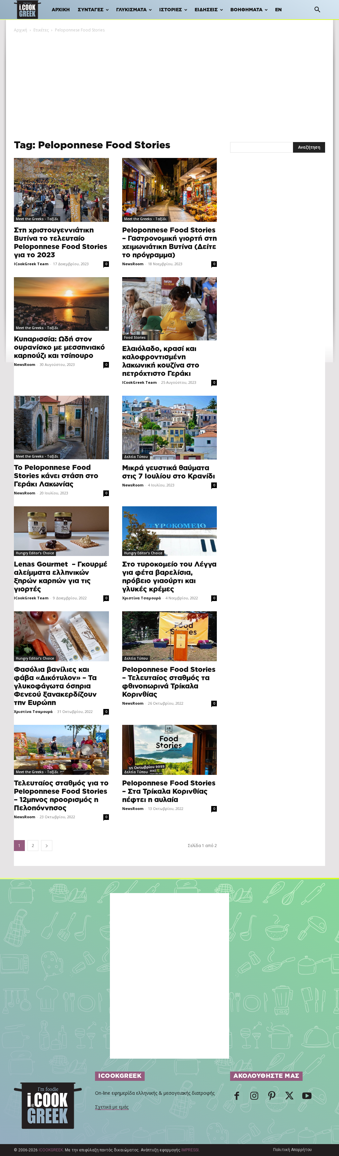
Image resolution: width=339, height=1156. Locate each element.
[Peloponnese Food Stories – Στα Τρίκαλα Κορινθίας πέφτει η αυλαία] (169, 750)
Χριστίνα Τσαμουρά (141, 597)
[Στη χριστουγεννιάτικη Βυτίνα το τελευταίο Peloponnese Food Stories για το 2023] (61, 190)
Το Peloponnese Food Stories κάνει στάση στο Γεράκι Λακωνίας (56, 476)
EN (278, 10)
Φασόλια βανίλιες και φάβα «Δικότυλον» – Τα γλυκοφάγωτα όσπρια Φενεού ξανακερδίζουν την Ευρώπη (55, 686)
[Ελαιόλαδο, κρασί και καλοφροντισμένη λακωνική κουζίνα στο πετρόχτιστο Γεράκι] (169, 308)
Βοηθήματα (246, 10)
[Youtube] (307, 1097)
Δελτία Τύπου (136, 456)
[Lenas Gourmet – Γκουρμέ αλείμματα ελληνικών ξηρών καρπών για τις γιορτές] (61, 531)
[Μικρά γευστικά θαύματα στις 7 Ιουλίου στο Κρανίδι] (169, 427)
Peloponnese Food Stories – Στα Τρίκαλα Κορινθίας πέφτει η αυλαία (169, 791)
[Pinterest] (271, 1097)
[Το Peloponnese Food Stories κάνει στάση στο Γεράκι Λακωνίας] (61, 427)
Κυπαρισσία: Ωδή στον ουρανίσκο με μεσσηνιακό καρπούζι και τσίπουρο (59, 347)
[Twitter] (289, 1097)
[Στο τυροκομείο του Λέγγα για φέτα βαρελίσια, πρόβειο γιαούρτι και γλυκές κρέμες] (169, 531)
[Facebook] (236, 1097)
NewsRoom (132, 263)
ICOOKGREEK (51, 1150)
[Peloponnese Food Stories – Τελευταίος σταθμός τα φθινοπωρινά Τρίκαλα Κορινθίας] (169, 636)
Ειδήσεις (206, 10)
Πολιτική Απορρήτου (292, 1149)
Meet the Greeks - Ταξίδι (37, 219)
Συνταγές (91, 10)
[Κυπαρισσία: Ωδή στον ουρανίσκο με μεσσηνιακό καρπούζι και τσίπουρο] (61, 304)
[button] (317, 10)
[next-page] (46, 845)
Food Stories (135, 337)
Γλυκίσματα (131, 10)
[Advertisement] (169, 83)
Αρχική (61, 10)
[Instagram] (254, 1097)
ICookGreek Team (31, 263)
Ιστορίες (170, 10)
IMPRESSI (190, 1150)
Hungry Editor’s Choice (35, 553)
